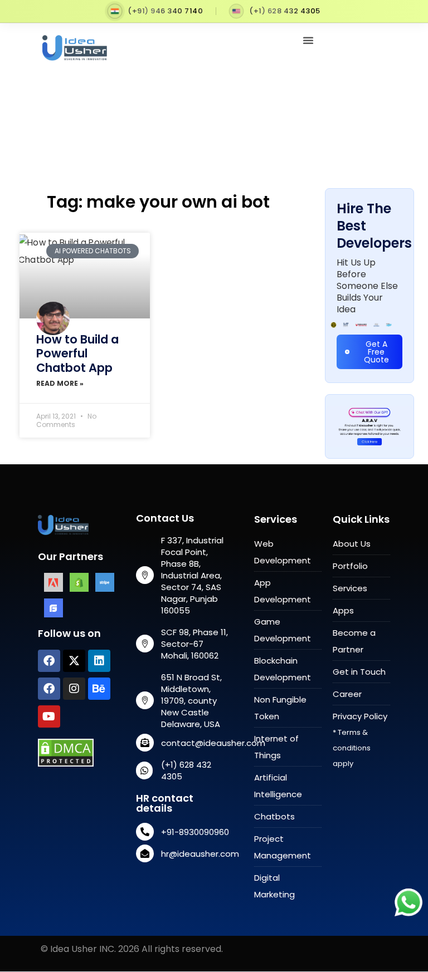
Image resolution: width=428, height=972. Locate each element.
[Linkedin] (99, 661)
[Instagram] (74, 689)
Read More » (60, 383)
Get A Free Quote (376, 351)
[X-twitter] (74, 661)
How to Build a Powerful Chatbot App (77, 353)
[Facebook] (49, 661)
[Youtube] (49, 716)
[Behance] (99, 689)
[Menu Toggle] (308, 40)
